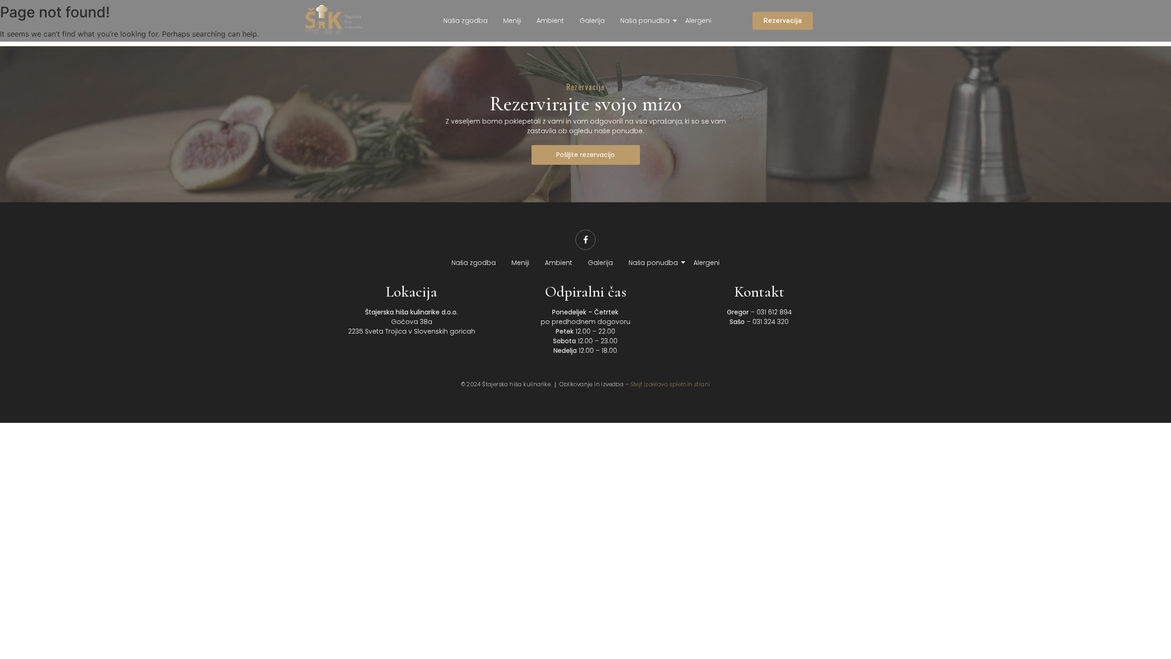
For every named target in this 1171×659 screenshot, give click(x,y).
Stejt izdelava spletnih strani (670, 384)
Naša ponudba (645, 20)
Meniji (512, 20)
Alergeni (698, 20)
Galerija (592, 20)
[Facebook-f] (585, 240)
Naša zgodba (465, 20)
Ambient (550, 20)
